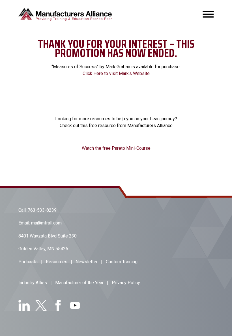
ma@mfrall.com (46, 223)
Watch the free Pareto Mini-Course (116, 148)
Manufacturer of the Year (79, 282)
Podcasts (28, 261)
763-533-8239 (42, 210)
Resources (56, 261)
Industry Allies (32, 282)
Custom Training (122, 261)
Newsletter (87, 261)
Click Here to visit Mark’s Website (116, 73)
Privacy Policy (126, 282)
